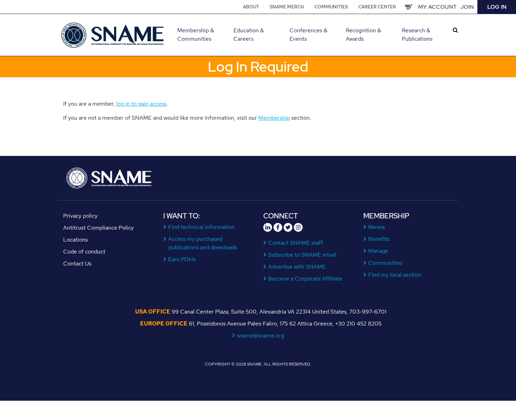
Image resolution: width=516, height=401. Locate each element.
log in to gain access (141, 103)
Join (467, 7)
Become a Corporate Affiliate (305, 278)
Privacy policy (80, 215)
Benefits (379, 239)
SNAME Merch (287, 7)
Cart (408, 7)
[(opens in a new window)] (267, 227)
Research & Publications (417, 34)
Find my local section (395, 274)
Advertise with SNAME (297, 266)
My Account (437, 7)
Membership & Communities (195, 34)
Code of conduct (84, 251)
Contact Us (77, 263)
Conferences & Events (309, 34)
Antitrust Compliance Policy (98, 227)
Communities (331, 7)
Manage (378, 251)
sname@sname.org (260, 335)
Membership (274, 117)
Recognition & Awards (363, 34)
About (251, 7)
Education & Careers (248, 34)
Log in (497, 7)
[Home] (113, 34)
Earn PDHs (182, 259)
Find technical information (201, 227)
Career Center (377, 7)
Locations (75, 239)
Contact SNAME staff (296, 242)
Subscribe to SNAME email (302, 254)
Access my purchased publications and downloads (202, 243)
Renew (377, 227)
